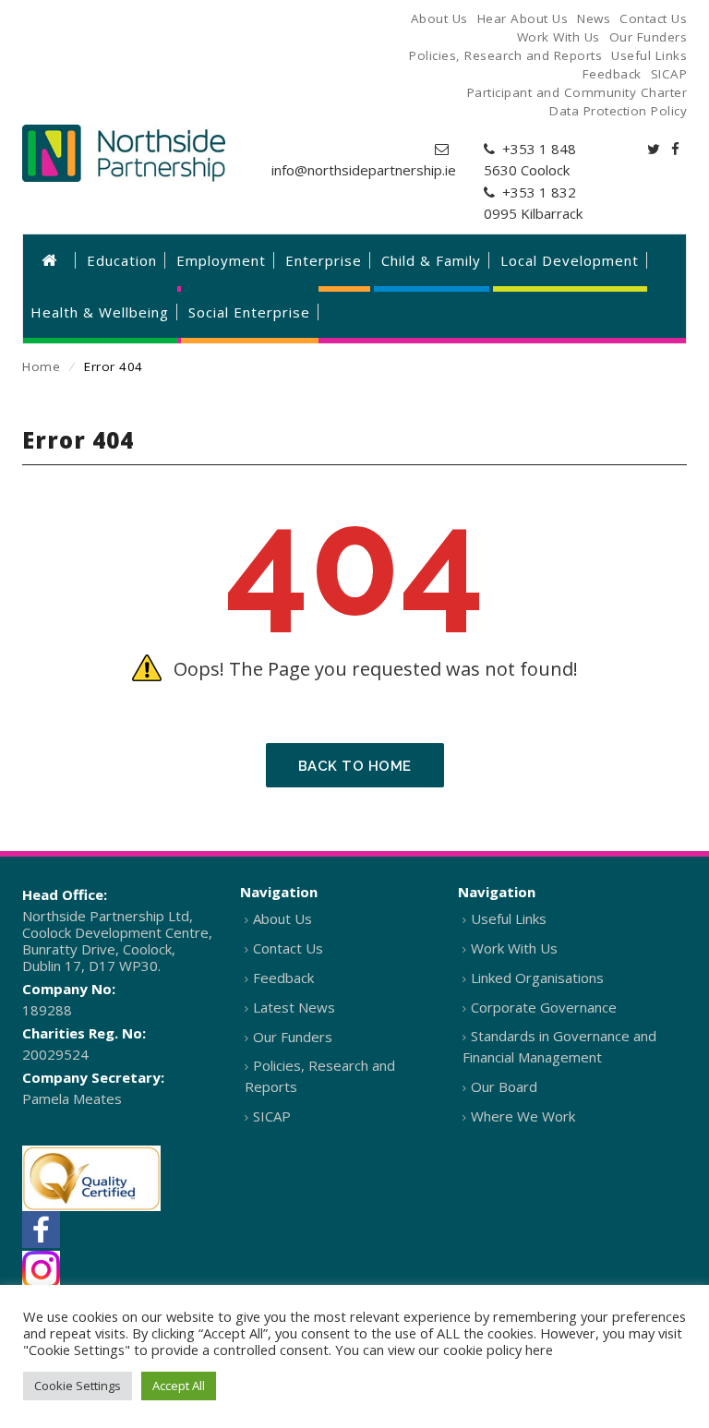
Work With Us (514, 948)
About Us (282, 918)
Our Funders (292, 1036)
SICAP (272, 1116)
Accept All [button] (178, 1385)
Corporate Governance (544, 1007)
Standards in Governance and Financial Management (559, 1046)
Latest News (294, 1007)
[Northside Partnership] (123, 153)
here (539, 1349)
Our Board (504, 1086)
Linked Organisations (537, 977)
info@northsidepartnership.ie (363, 170)
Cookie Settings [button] (77, 1385)
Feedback (283, 977)
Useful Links (509, 918)
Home (41, 366)
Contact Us (288, 948)
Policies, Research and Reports (320, 1076)
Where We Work (523, 1116)
